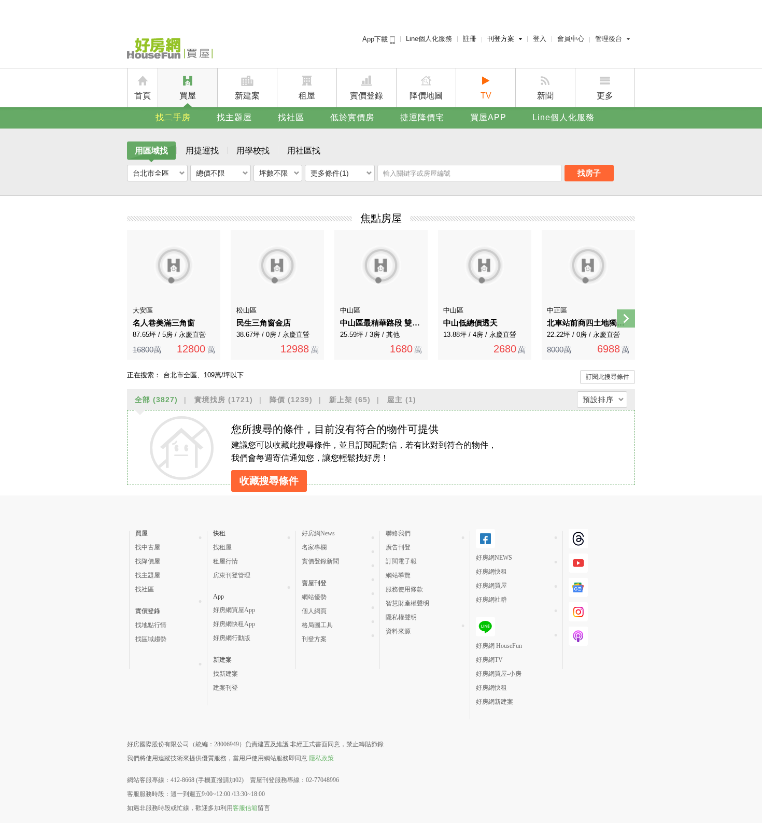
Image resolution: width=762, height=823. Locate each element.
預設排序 (598, 399)
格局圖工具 (317, 625)
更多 (605, 95)
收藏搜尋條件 (269, 480)
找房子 (589, 172)
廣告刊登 (398, 547)
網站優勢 (314, 597)
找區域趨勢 (150, 639)
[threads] (578, 538)
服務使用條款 (404, 589)
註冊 (469, 38)
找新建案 (225, 673)
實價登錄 (366, 95)
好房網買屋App (234, 610)
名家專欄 (314, 547)
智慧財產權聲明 (407, 603)
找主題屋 (234, 117)
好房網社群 (491, 599)
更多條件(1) (330, 173)
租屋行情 (225, 561)
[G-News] (578, 587)
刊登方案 (500, 38)
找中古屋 (147, 547)
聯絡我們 (398, 533)
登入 (539, 38)
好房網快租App (234, 624)
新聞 (545, 95)
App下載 (376, 39)
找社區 (291, 117)
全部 (156, 399)
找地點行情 (150, 625)
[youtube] (578, 563)
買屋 (187, 95)
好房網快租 (491, 571)
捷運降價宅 (422, 117)
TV (486, 95)
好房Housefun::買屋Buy (170, 50)
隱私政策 (321, 758)
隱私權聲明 (401, 617)
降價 (291, 399)
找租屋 (222, 547)
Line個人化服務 (429, 38)
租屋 (307, 95)
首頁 (142, 95)
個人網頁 (314, 611)
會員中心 (570, 38)
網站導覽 (398, 575)
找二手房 (173, 117)
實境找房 (223, 399)
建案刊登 (225, 687)
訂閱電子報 (401, 561)
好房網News (318, 533)
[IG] (578, 611)
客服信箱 (245, 808)
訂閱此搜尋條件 (607, 376)
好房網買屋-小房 (498, 673)
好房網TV (489, 659)
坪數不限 (273, 173)
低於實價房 (352, 117)
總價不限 (210, 173)
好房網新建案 (494, 701)
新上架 (350, 399)
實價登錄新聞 (320, 561)
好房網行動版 (231, 638)
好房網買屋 (491, 585)
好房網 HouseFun (499, 645)
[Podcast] (578, 636)
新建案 (247, 95)
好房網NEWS (494, 557)
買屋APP (488, 117)
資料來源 (398, 631)
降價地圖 (426, 95)
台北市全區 (151, 173)
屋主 (401, 399)
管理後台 (608, 38)
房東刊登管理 (231, 575)
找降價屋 (147, 561)
